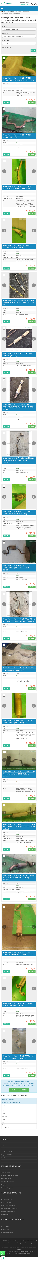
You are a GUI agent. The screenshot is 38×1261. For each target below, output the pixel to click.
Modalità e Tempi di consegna (9, 1175)
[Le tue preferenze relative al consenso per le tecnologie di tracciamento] (3, 1258)
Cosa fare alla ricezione (7, 1182)
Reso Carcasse (5, 1214)
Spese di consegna (6, 1179)
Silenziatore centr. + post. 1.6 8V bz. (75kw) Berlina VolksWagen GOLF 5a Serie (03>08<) (19, 774)
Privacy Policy (5, 1226)
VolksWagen (5, 1128)
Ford (3, 1113)
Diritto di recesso (6, 1202)
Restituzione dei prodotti (8, 1205)
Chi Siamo (4, 1146)
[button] (6, 102)
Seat (3, 1122)
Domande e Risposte (7, 1232)
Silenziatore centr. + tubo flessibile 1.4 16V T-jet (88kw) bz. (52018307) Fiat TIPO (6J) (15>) (18, 302)
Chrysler (4, 1108)
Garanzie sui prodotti (7, 1199)
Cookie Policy (5, 1229)
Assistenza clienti (24, 3)
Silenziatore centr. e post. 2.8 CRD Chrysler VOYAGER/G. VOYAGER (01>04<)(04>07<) (19, 878)
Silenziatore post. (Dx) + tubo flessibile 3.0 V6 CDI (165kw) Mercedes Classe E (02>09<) (18, 460)
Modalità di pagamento (7, 1188)
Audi (3, 1105)
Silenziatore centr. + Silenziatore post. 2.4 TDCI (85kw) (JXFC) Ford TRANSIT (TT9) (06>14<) (18, 407)
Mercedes (4, 1116)
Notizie (3, 1158)
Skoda (3, 1125)
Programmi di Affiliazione (8, 1155)
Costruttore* (5, 40)
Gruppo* (4, 26)
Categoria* (5, 33)
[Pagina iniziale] (2, 11)
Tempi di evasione (6, 1173)
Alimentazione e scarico (8, 1099)
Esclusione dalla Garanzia (8, 1211)
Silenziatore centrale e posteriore (11, 1102)
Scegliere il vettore (6, 1185)
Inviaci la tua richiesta (19, 1090)
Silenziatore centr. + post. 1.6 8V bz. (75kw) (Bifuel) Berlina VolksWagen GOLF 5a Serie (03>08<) (19, 826)
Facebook (4, 1161)
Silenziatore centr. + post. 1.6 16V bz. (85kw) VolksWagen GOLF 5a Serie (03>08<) (16, 568)
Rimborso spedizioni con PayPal (10, 1208)
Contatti (3, 1149)
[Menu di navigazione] (2, 8)
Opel (3, 1119)
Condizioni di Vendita (7, 1152)
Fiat (3, 1111)
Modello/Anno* (6, 47)
